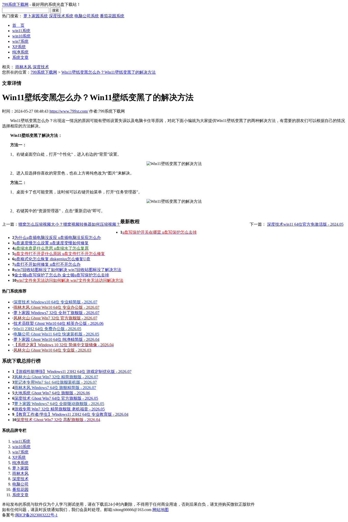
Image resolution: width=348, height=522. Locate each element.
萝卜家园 (20, 468)
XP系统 (19, 47)
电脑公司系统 (86, 16)
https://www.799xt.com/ (68, 111)
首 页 (18, 25)
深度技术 (41, 67)
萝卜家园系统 (35, 16)
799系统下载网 (15, 4)
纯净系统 (20, 52)
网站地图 (160, 509)
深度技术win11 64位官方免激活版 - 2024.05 (305, 224)
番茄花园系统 (112, 16)
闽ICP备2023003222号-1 (36, 515)
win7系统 (20, 41)
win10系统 (21, 36)
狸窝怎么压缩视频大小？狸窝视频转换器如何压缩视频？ (69, 224)
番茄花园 (20, 489)
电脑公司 (20, 484)
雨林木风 (23, 67)
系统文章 (20, 57)
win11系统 (21, 31)
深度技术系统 (61, 16)
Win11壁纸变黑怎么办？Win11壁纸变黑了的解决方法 (108, 72)
